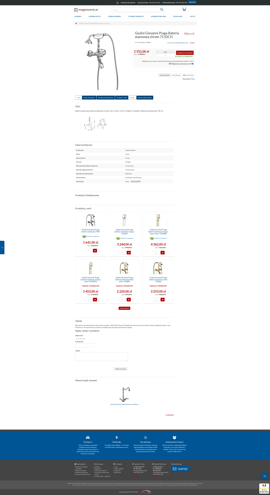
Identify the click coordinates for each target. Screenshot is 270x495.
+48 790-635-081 (158, 474)
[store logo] (86, 9)
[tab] (78, 98)
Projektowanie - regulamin (102, 476)
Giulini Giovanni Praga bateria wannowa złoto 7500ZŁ (158, 279)
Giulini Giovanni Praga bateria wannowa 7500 (91, 231)
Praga (127, 154)
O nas (116, 467)
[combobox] (138, 9)
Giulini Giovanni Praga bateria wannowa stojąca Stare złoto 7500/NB (158, 232)
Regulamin (98, 469)
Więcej (136, 474)
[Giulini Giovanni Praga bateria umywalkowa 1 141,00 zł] (124, 394)
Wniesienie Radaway (81, 472)
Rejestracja (117, 472)
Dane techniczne (89, 97)
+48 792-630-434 (181, 2)
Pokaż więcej (124, 308)
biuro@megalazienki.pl (140, 470)
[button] (2, 247)
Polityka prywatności (101, 470)
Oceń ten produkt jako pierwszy (177, 43)
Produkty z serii (122, 97)
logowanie (192, 2)
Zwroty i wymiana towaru (82, 474)
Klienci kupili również (145, 97)
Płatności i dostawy (80, 470)
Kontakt (97, 467)
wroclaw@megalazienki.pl (160, 472)
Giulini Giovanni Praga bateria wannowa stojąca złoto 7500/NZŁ (91, 279)
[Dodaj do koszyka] (95, 250)
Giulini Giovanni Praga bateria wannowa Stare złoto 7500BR (124, 279)
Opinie (132, 97)
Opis (78, 97)
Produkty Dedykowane (105, 97)
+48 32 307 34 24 (154, 2)
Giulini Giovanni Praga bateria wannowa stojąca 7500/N (124, 232)
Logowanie (117, 470)
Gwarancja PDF (135, 181)
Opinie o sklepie (118, 469)
